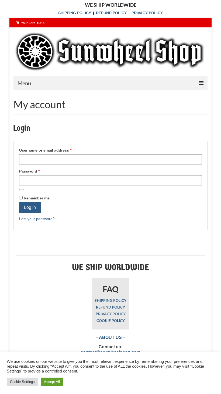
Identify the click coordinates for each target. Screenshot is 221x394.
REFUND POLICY (111, 13)
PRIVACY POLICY (147, 13)
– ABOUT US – (110, 337)
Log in (30, 207)
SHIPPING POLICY (74, 13)
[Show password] (21, 189)
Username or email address (53, 150)
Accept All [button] (52, 382)
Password (37, 171)
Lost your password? (37, 219)
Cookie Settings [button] (22, 382)
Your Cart (32, 23)
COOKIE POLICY (110, 320)
